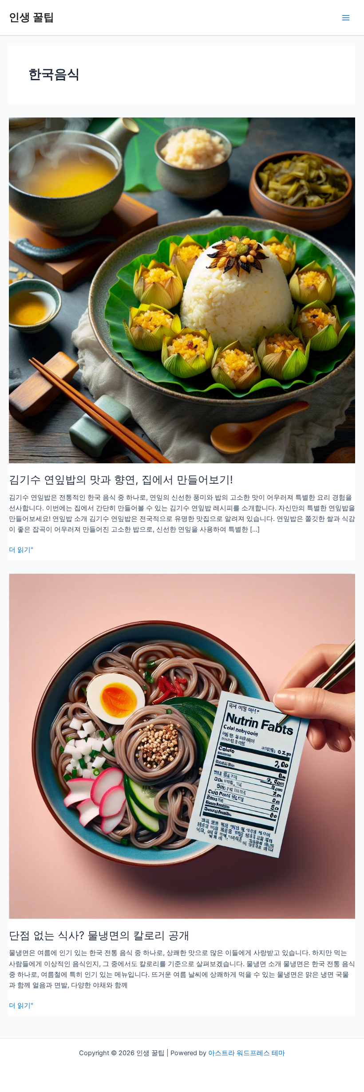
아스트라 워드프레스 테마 (246, 1053)
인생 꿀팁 (31, 17)
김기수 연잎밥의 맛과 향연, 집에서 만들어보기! (121, 479)
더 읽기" (21, 550)
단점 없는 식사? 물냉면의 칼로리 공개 (99, 935)
